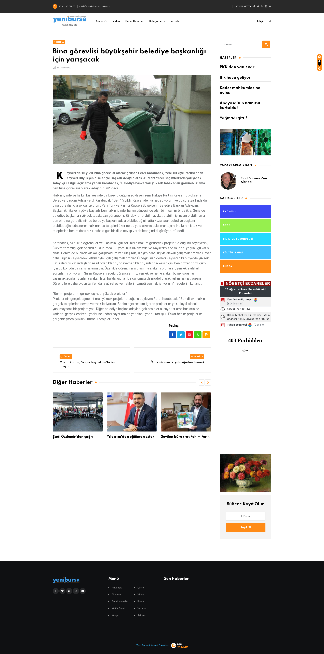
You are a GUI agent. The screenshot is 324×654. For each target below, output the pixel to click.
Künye (115, 615)
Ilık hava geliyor (235, 78)
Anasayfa (101, 21)
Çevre (141, 587)
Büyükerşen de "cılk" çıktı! (183, 437)
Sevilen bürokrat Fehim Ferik (131, 437)
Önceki (67, 356)
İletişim (260, 21)
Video (116, 21)
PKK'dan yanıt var (237, 67)
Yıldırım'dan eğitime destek (76, 437)
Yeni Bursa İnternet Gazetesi (152, 645)
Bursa (141, 601)
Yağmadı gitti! (233, 118)
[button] (202, 382)
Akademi (116, 594)
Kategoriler (156, 21)
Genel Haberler (134, 21)
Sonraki (195, 356)
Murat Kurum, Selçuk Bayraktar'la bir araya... (87, 364)
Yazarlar (176, 21)
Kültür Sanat (118, 608)
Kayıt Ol (245, 527)
